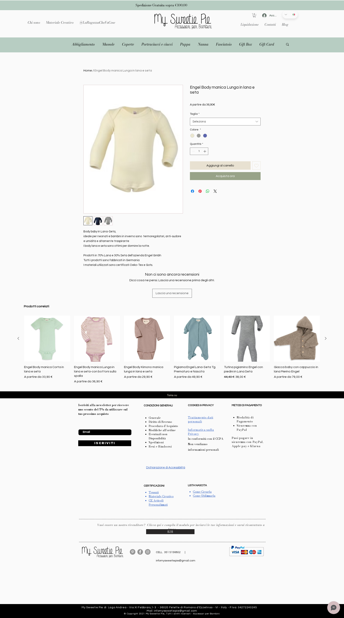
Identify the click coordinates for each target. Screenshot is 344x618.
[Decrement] (193, 151)
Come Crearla (202, 492)
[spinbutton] (199, 151)
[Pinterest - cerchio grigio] (132, 552)
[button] (59, 22)
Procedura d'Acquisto (163, 426)
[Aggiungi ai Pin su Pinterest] (200, 191)
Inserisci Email (87, 426)
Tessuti (154, 492)
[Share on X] (215, 191)
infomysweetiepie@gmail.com (175, 560)
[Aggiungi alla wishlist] (256, 165)
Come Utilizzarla (204, 496)
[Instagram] (147, 552)
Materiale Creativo (161, 496)
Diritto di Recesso (160, 422)
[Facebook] (140, 552)
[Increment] (205, 151)
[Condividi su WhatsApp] (207, 191)
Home (87, 70)
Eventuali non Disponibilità (158, 436)
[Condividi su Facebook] (192, 191)
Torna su (172, 395)
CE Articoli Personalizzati (158, 502)
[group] (172, 349)
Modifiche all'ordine (162, 430)
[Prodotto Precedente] (18, 338)
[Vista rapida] (47, 339)
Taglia (194, 114)
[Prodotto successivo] (325, 338)
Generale (155, 418)
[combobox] (225, 121)
